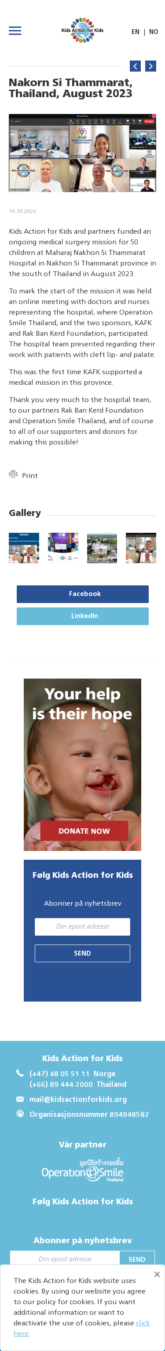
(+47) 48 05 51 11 (59, 1074)
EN (135, 32)
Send (82, 953)
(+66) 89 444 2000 (61, 1085)
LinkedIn (84, 616)
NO (153, 32)
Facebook (85, 594)
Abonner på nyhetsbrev (82, 903)
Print (30, 476)
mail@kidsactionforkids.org (78, 1100)
